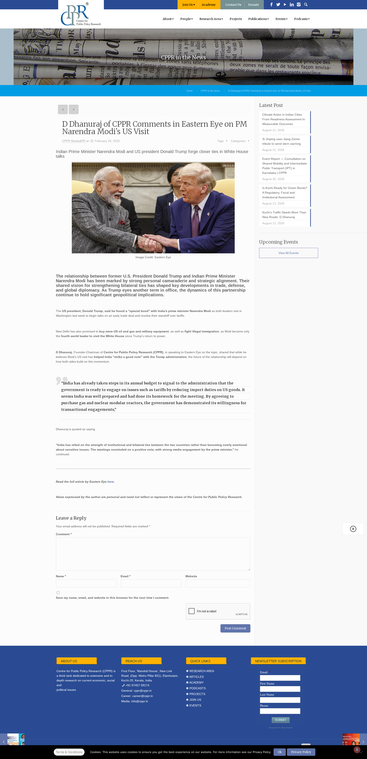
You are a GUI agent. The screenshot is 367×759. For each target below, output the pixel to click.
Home (189, 90)
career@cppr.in (142, 696)
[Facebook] (271, 5)
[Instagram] (298, 5)
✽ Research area (200, 671)
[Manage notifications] (357, 749)
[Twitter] (278, 5)
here (110, 481)
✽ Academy (195, 682)
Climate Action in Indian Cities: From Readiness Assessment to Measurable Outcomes (283, 119)
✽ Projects (195, 694)
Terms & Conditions (69, 752)
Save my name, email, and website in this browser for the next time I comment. (112, 597)
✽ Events (193, 705)
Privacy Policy (301, 752)
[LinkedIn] (291, 5)
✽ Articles (195, 676)
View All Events (288, 253)
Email (125, 576)
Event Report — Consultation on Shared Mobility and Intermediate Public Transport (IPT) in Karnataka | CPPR (284, 165)
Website (191, 576)
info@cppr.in (139, 701)
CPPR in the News (210, 90)
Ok (280, 752)
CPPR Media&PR (73, 141)
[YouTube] (285, 5)
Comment (64, 534)
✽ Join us (193, 699)
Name (61, 576)
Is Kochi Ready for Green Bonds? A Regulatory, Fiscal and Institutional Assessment (284, 192)
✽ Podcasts (196, 688)
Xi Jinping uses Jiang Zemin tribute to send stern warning (281, 141)
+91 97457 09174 (137, 685)
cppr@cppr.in (143, 690)
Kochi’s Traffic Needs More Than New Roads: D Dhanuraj (284, 215)
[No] (362, 752)
